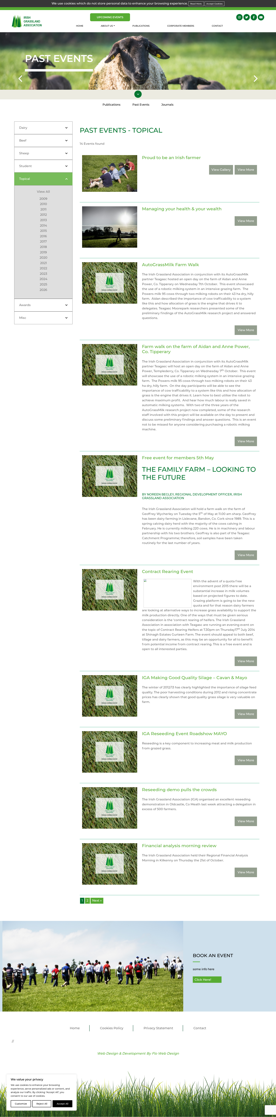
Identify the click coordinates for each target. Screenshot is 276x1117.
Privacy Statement (158, 1028)
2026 (43, 290)
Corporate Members (180, 25)
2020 (43, 257)
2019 (43, 252)
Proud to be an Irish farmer (171, 157)
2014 (43, 225)
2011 (43, 209)
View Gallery (221, 170)
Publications (141, 25)
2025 (43, 284)
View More (246, 170)
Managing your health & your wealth (182, 208)
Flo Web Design (165, 1053)
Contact (217, 25)
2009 (43, 199)
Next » (97, 900)
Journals (167, 104)
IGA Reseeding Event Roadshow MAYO (184, 733)
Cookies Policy (111, 1028)
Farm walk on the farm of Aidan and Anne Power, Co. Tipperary (196, 349)
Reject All (41, 1103)
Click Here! (203, 980)
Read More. (196, 3)
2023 (43, 274)
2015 (43, 231)
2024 (43, 279)
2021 (43, 263)
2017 (43, 241)
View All (43, 192)
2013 (43, 220)
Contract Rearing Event (167, 571)
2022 (43, 268)
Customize (21, 1103)
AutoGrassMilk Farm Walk (170, 264)
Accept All (62, 1103)
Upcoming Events (110, 17)
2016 (43, 236)
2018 (43, 247)
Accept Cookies (214, 3)
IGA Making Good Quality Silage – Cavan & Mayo (194, 677)
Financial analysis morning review (179, 845)
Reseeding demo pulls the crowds (179, 789)
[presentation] (20, 79)
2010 (43, 204)
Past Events (140, 104)
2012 (43, 215)
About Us (107, 25)
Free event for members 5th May (178, 457)
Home (79, 25)
